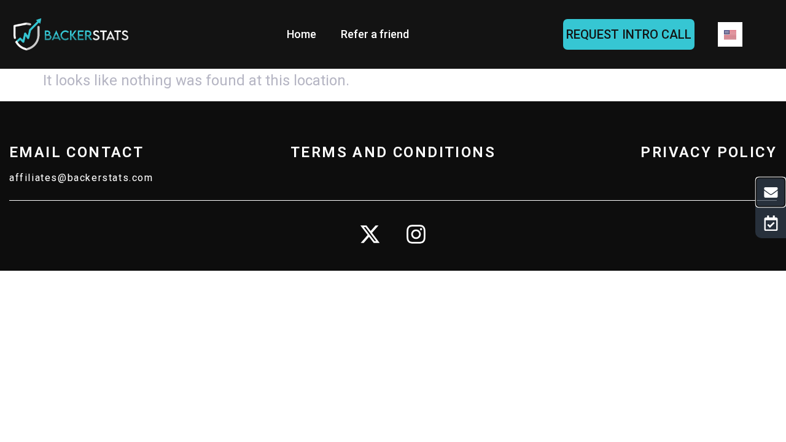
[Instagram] (416, 234)
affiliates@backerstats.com (81, 178)
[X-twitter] (370, 234)
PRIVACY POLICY (708, 152)
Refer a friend (375, 34)
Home (301, 34)
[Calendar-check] (770, 222)
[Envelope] (771, 192)
